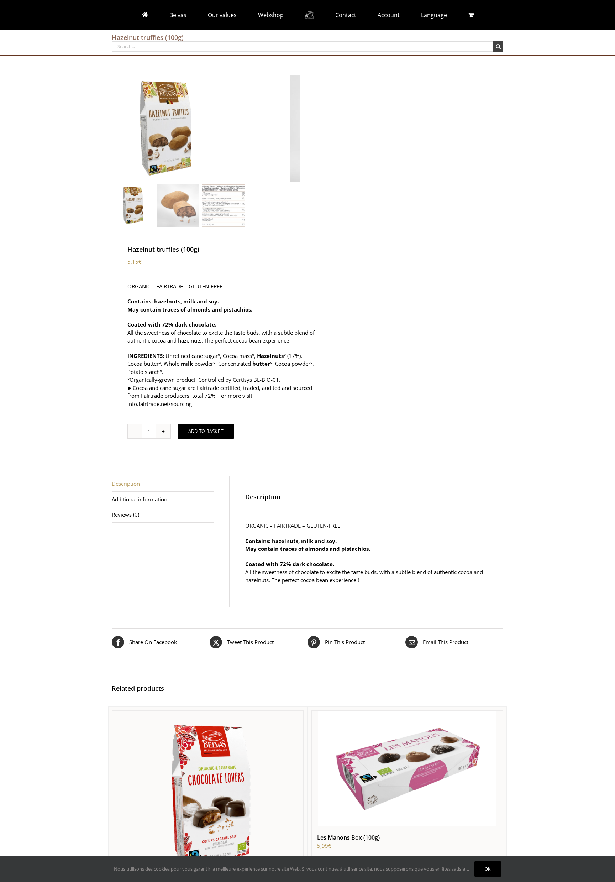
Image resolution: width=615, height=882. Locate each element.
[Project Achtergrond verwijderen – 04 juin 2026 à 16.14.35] (201, 128)
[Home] (190, 15)
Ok (488, 869)
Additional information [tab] (139, 499)
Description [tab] (126, 483)
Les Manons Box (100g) (348, 837)
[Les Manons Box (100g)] (407, 768)
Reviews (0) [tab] (125, 514)
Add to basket (206, 431)
